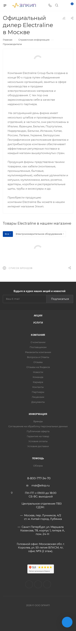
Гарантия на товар (38, 436)
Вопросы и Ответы (38, 357)
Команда (38, 377)
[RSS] (64, 18)
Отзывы (38, 362)
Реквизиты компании (38, 352)
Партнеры (38, 392)
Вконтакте (29, 584)
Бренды (38, 421)
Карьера (38, 382)
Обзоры (38, 465)
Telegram (47, 584)
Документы (38, 402)
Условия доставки (38, 446)
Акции (38, 315)
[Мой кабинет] (63, 5)
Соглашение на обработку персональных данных (38, 426)
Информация (38, 414)
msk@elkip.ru (40, 485)
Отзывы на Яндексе (38, 367)
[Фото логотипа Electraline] (38, 60)
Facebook (38, 584)
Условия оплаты (38, 441)
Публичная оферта (38, 431)
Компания (38, 335)
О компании (38, 342)
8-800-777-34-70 (39, 478)
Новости (38, 372)
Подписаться (60, 299)
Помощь (38, 458)
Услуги (38, 322)
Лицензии (38, 397)
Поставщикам (38, 347)
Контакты (38, 387)
